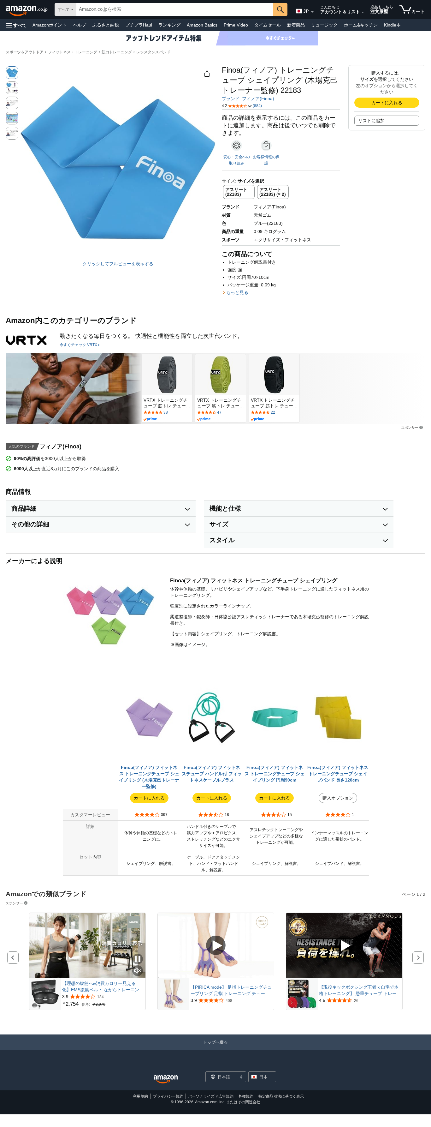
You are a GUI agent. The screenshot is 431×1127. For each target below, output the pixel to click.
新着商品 (296, 24)
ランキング (169, 24)
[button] (16, 25)
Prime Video (236, 24)
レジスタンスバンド (153, 52)
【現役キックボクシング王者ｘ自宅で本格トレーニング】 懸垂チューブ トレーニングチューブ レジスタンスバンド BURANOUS (360, 991)
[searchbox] (174, 9)
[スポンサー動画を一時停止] (137, 959)
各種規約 (245, 1096)
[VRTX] (26, 340)
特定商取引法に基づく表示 (281, 1096)
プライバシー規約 (168, 1096)
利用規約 (140, 1096)
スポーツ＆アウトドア (25, 52)
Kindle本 (392, 24)
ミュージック (324, 24)
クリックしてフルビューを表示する (118, 263)
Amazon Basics (202, 24)
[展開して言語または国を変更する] (312, 12)
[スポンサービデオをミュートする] (137, 971)
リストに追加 (371, 120)
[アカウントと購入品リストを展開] (363, 12)
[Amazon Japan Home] (166, 1079)
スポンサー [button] (409, 427)
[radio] (12, 73)
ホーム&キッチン (361, 24)
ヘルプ (79, 24)
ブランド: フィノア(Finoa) (248, 98)
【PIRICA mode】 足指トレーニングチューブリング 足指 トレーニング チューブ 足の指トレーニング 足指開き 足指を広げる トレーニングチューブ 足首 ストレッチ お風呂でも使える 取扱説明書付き (232, 991)
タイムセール (267, 24)
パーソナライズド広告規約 (210, 1096)
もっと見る (237, 292)
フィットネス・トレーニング (72, 52)
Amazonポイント (49, 24)
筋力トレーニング (117, 52)
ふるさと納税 (105, 24)
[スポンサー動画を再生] (215, 945)
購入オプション (337, 797)
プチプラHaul (138, 24)
